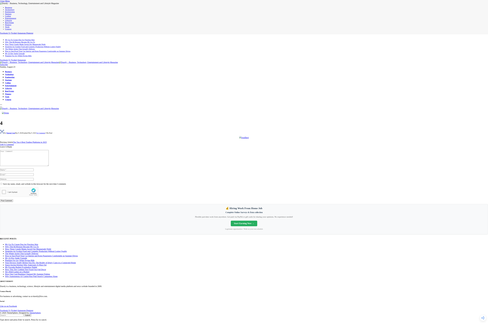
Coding (8, 16)
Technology (9, 10)
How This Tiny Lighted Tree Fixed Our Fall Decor (25, 269)
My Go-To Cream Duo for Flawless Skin (20, 40)
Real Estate (9, 23)
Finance (8, 25)
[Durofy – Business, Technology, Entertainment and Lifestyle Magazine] (59, 62)
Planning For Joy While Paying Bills (18, 56)
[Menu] (1, 104)
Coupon (8, 29)
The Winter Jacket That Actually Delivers (20, 49)
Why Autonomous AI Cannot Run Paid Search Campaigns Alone (31, 276)
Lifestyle (8, 20)
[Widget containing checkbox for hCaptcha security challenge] (19, 192)
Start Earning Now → (244, 223)
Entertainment (10, 18)
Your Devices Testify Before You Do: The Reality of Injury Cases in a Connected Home (40, 263)
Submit (27, 315)
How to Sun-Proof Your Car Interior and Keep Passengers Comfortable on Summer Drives (37, 51)
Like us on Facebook (8, 306)
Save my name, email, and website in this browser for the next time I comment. (34, 184)
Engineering (10, 12)
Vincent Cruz (10, 133)
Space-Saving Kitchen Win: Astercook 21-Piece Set (26, 265)
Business (8, 7)
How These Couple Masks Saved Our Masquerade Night (25, 44)
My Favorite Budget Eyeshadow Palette (21, 267)
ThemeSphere (35, 313)
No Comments (40, 133)
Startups (8, 14)
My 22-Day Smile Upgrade (15, 54)
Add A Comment (7, 144)
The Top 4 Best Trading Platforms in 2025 (30, 142)
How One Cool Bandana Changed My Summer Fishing (27, 274)
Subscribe (4, 65)
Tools (7, 27)
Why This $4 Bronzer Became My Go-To (20, 42)
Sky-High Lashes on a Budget (17, 272)
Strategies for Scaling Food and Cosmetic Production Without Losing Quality (33, 47)
